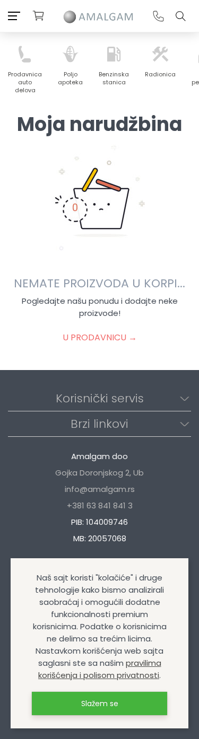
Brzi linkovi (99, 424)
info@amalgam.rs (100, 489)
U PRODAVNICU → (100, 337)
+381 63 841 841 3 (100, 505)
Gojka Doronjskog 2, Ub (99, 472)
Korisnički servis (100, 398)
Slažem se (99, 703)
